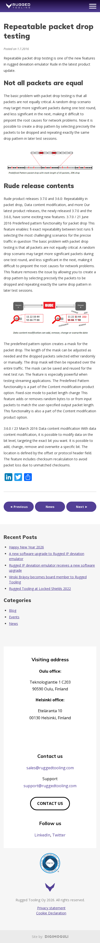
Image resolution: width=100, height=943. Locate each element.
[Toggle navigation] (92, 6)
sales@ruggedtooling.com (50, 767)
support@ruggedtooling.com (50, 785)
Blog (12, 610)
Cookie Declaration (51, 913)
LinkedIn (42, 835)
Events (14, 617)
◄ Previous (19, 507)
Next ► (82, 507)
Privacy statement (51, 908)
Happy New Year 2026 (26, 547)
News (50, 507)
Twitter (59, 835)
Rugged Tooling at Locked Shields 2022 (40, 588)
